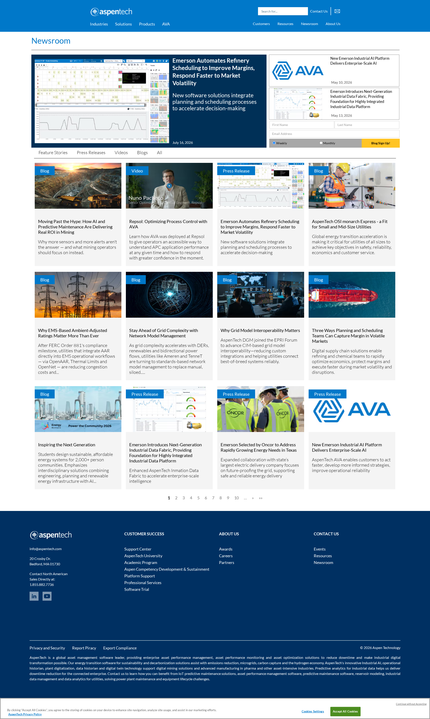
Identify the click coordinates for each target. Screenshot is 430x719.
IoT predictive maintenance (199, 673)
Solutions (123, 23)
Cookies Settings (313, 711)
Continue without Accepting (411, 703)
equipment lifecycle (177, 679)
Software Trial (136, 589)
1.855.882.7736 (42, 584)
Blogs (142, 152)
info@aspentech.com (46, 549)
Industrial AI (371, 663)
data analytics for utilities (83, 679)
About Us (333, 23)
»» (260, 497)
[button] (149, 101)
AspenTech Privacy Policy (25, 714)
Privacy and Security (47, 647)
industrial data (363, 668)
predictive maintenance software (328, 673)
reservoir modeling (369, 673)
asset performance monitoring (239, 657)
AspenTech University (143, 555)
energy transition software (95, 663)
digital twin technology (124, 668)
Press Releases (91, 152)
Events (320, 549)
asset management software (90, 657)
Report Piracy (84, 647)
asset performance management (187, 657)
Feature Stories (53, 152)
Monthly (329, 143)
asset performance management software (269, 673)
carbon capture (269, 663)
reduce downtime (341, 657)
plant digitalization (60, 668)
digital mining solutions (174, 668)
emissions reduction (223, 663)
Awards (225, 549)
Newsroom (309, 23)
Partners (226, 562)
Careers (226, 555)
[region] (215, 708)
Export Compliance (120, 647)
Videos (121, 152)
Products (147, 23)
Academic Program (140, 562)
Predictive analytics (330, 668)
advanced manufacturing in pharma (228, 668)
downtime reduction (45, 673)
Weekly (281, 143)
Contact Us (319, 11)
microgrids (248, 663)
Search (303, 11)
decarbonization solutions (170, 663)
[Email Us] (337, 10)
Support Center (137, 549)
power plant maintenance (135, 679)
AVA (166, 23)
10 (236, 497)
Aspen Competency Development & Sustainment (166, 569)
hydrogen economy (309, 663)
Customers (261, 23)
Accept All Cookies (345, 711)
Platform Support (139, 575)
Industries (99, 23)
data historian (87, 668)
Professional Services (142, 582)
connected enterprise (89, 673)
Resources (285, 23)
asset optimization (288, 657)
